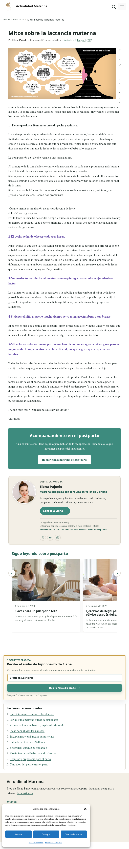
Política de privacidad (53, 842)
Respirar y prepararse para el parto (30, 759)
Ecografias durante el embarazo (28, 747)
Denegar (46, 834)
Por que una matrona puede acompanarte (34, 720)
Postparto (18, 19)
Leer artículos (25, 793)
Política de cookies (36, 842)
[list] (64, 596)
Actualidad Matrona (31, 6)
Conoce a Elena (55, 510)
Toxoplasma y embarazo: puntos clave (32, 736)
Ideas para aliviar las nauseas (27, 731)
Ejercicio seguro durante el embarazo (32, 714)
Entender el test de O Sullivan (27, 742)
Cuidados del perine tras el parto (29, 764)
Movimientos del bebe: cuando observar (33, 753)
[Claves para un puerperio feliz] (46, 580)
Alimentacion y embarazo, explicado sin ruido (37, 725)
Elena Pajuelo (19, 40)
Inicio (6, 19)
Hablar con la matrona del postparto (64, 459)
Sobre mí (12, 801)
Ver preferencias (73, 834)
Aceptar (18, 834)
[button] (85, 809)
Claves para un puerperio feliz (36, 611)
